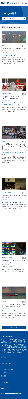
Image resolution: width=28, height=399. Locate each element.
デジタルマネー (5, 360)
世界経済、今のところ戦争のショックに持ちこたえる (14, 49)
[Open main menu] (26, 3)
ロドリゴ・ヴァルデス (14, 105)
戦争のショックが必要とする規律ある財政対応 (14, 197)
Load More (14, 327)
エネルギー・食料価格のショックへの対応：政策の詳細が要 (14, 97)
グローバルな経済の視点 (7, 369)
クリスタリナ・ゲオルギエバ (9, 55)
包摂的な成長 (4, 382)
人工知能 (3, 357)
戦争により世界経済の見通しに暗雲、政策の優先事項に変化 (13, 305)
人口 (2, 385)
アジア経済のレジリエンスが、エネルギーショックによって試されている (14, 146)
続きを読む (19, 352)
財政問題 (3, 376)
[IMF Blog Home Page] (8, 3)
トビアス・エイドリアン (8, 267)
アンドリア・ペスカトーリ (8, 153)
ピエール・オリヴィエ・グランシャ (10, 103)
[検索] (22, 3)
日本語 (17, 3)
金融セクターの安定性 (6, 363)
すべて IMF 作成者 (8, 18)
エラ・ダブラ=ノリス (7, 202)
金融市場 (3, 373)
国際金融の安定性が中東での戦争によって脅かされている (14, 261)
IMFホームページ (5, 388)
